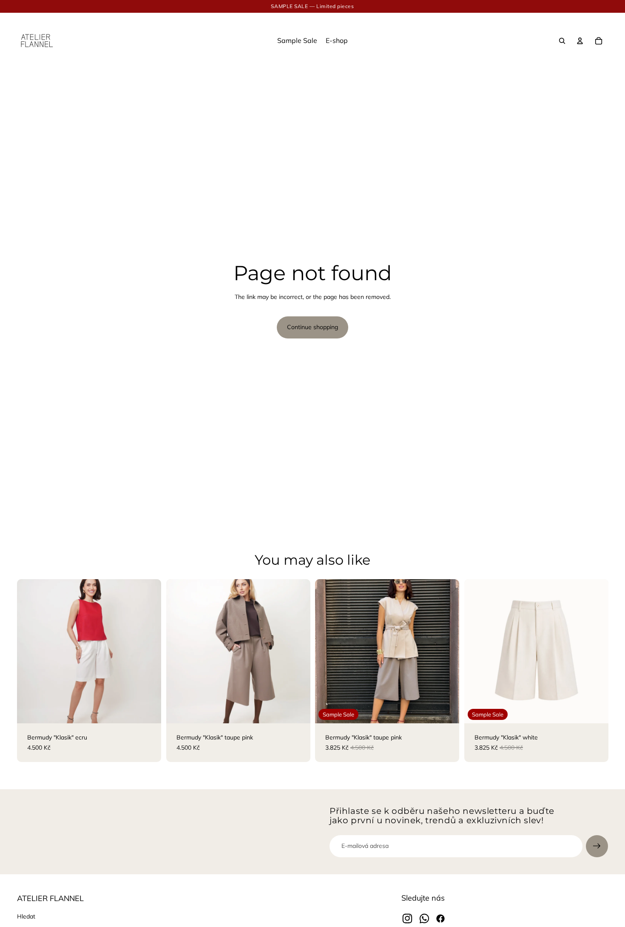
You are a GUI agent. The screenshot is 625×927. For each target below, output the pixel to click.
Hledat (26, 916)
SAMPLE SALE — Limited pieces (312, 6)
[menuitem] (297, 40)
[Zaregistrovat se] (597, 846)
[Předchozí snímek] (30, 651)
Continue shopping (312, 327)
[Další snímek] (148, 651)
